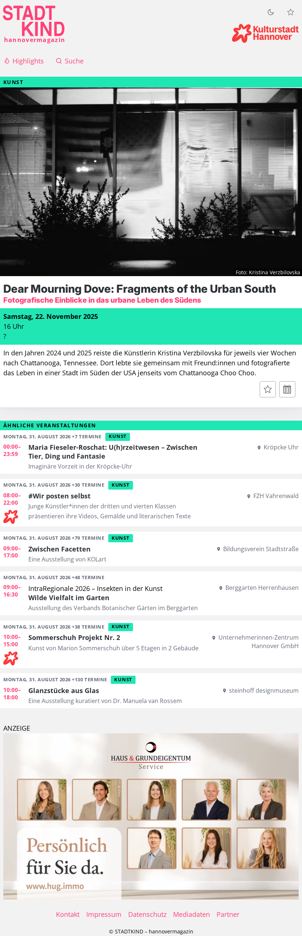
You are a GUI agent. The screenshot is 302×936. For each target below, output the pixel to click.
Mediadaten (191, 914)
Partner (228, 914)
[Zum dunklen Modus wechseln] (270, 12)
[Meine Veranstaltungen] (290, 12)
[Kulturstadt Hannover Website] (265, 33)
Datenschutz (147, 914)
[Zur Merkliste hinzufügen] (268, 389)
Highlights (28, 60)
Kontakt (68, 914)
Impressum (104, 914)
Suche (74, 60)
